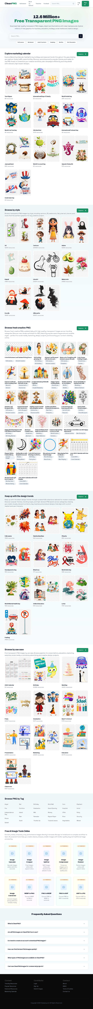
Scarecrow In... (23, 385)
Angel (6, 804)
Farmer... (80, 363)
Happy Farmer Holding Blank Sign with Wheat (56, 383)
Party (6, 719)
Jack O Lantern (42, 42)
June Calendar (75, 459)
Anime (64, 245)
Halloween (23, 3)
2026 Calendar (9, 685)
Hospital (64, 808)
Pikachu (64, 536)
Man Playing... (63, 459)
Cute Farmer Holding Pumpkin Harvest (82, 359)
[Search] (73, 4)
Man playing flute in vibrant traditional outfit (63, 455)
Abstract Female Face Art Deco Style (29, 431)
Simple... (19, 457)
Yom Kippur (8, 96)
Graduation (36, 719)
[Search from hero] (81, 36)
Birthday (36, 685)
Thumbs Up (37, 820)
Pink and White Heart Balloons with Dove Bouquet (41, 431)
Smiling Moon (20, 459)
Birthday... (9, 433)
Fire (6, 808)
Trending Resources (11, 983)
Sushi (20, 820)
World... (35, 385)
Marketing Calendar (11, 991)
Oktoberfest (37, 130)
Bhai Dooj (36, 570)
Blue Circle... (47, 459)
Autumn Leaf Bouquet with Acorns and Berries (51, 359)
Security (79, 816)
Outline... (81, 410)
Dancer (8, 388)
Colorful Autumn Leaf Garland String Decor (18, 357)
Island (21, 812)
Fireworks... (49, 412)
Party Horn (32, 459)
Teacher (38, 3)
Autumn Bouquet (21, 413)
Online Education (38, 603)
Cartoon (36, 245)
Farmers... (53, 436)
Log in (79, 3)
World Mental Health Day (12, 603)
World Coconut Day (39, 164)
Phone (7, 818)
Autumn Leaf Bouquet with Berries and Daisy (10, 408)
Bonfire (61, 42)
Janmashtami (9, 164)
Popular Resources (10, 986)
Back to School (31, 3)
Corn (63, 804)
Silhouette (36, 313)
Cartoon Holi (66, 410)
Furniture (22, 808)
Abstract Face (28, 436)
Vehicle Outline (69, 433)
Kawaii (7, 279)
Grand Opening (52, 808)
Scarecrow (22, 388)
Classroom (8, 786)
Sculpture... (29, 433)
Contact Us (66, 991)
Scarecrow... (82, 361)
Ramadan (36, 816)
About (65, 983)
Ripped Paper (52, 816)
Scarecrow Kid (35, 412)
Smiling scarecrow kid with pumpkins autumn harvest (37, 408)
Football (46, 3)
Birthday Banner (10, 436)
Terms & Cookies (68, 989)
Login (35, 983)
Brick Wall (51, 804)
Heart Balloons (40, 436)
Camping (52, 42)
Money (50, 812)
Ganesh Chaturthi (67, 164)
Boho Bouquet (23, 410)
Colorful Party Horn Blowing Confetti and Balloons (35, 455)
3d (5, 245)
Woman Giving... (10, 483)
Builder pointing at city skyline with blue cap (67, 383)
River (63, 816)
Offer (64, 812)
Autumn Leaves (20, 361)
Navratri (8, 385)
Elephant (79, 804)
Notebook (31, 42)
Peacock (64, 412)
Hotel (78, 808)
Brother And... (10, 481)
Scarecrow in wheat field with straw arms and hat (24, 383)
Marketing (36, 752)
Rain (20, 816)
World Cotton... (55, 433)
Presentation (9, 752)
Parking (7, 637)
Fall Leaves (21, 42)
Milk (35, 812)
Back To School (67, 719)
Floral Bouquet (83, 412)
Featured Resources (11, 989)
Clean (11, 3)
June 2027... (74, 457)
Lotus (63, 603)
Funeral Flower (8, 457)
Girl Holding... (38, 361)
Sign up (85, 3)
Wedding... (78, 385)
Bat (20, 804)
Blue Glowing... (48, 457)
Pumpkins (63, 363)
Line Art (35, 279)
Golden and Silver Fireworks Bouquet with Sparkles (52, 408)
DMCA (64, 986)
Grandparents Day (10, 570)
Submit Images (38, 989)
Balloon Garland (79, 388)
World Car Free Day (11, 130)
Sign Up (36, 986)
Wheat (79, 820)
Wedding (64, 685)
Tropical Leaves (53, 820)
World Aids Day (66, 570)
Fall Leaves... (9, 361)
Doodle (7, 313)
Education (65, 752)
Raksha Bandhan (38, 536)
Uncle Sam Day (9, 198)
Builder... (65, 388)
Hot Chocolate (71, 42)
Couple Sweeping (38, 388)
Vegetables (66, 820)
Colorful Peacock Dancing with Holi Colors (66, 408)
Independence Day (9, 813)
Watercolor (65, 279)
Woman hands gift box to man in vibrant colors (10, 479)
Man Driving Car (80, 433)
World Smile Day (67, 96)
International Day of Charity (41, 96)
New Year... (49, 410)
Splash (7, 822)
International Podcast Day (70, 130)
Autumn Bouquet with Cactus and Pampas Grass (22, 408)
